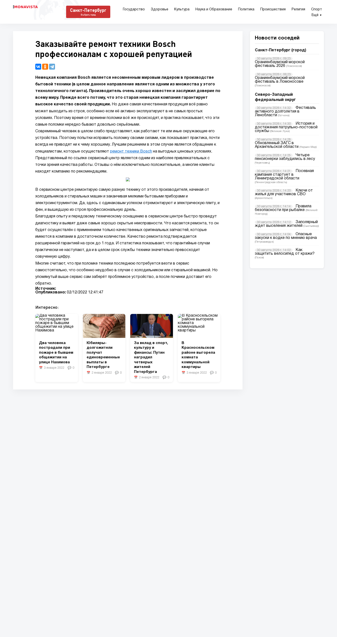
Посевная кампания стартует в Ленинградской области (284, 174)
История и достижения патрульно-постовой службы (286, 127)
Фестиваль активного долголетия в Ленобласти (285, 111)
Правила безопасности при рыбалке (283, 208)
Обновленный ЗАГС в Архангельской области (277, 145)
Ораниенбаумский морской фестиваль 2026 (280, 64)
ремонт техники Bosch (131, 151)
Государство (134, 9)
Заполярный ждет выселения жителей (286, 224)
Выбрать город (88, 14)
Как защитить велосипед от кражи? (285, 251)
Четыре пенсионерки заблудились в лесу (285, 157)
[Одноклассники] (45, 67)
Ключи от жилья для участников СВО (284, 192)
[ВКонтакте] (38, 67)
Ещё (317, 15)
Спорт (316, 9)
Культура (181, 9)
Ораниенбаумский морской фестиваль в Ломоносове (280, 79)
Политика (246, 9)
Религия (298, 9)
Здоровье (159, 9)
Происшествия (273, 9)
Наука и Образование (213, 9)
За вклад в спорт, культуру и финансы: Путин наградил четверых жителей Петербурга (151, 357)
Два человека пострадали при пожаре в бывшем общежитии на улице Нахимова (56, 352)
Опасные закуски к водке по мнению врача (286, 236)
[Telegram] (52, 67)
